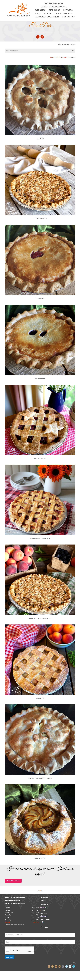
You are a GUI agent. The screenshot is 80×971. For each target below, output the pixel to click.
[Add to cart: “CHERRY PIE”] (43, 249)
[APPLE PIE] (36, 89)
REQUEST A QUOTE (13, 881)
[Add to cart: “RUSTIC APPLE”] (43, 809)
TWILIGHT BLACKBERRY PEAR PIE (40, 778)
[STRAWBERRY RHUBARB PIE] (36, 489)
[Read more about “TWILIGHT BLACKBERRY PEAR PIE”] (43, 729)
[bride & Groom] (63, 966)
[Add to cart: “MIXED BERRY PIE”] (43, 409)
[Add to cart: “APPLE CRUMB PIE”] (43, 169)
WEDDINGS (40, 10)
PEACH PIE (40, 698)
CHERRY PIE (40, 298)
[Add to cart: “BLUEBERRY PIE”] (43, 329)
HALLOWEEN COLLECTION (47, 16)
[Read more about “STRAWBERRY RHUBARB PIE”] (43, 489)
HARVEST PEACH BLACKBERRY (40, 618)
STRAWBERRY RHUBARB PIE (40, 538)
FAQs (37, 13)
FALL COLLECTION (64, 13)
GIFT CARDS (54, 10)
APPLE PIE (40, 138)
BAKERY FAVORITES (54, 3)
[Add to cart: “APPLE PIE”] (43, 89)
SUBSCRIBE (9, 957)
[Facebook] (49, 966)
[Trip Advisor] (59, 966)
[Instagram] (52, 966)
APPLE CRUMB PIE (40, 218)
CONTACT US (68, 16)
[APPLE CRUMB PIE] (36, 169)
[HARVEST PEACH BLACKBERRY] (40, 569)
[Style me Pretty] (70, 966)
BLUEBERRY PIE (40, 378)
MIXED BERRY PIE (40, 458)
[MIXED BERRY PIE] (36, 409)
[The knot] (66, 966)
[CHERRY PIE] (36, 249)
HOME (52, 57)
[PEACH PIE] (40, 649)
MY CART (48, 13)
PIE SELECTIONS (61, 57)
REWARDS (68, 10)
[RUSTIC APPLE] (36, 809)
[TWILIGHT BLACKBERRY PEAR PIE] (36, 729)
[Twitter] (56, 966)
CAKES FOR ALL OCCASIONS (54, 6)
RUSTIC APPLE (40, 858)
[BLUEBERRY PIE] (36, 329)
